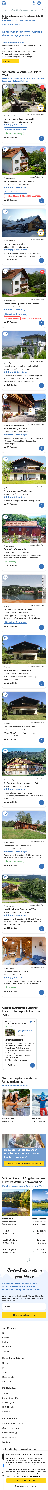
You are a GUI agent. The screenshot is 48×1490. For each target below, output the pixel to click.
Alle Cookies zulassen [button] (26, 1480)
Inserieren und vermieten (13, 1423)
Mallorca (6, 1342)
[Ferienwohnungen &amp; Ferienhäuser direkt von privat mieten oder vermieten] (4, 3)
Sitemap (6, 1351)
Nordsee (6, 1333)
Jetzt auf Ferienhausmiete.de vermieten (24, 1163)
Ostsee (5, 1337)
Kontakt (6, 1411)
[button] (45, 3)
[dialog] (26, 1470)
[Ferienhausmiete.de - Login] (39, 3)
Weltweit (6, 1346)
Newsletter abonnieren (24, 1315)
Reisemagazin (8, 1402)
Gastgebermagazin (10, 1428)
